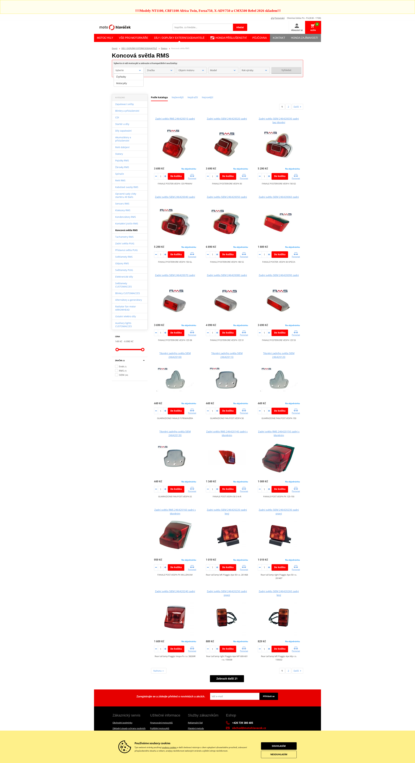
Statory (119, 153)
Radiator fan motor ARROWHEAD (125, 308)
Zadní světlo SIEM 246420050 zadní (227, 196)
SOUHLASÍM (279, 745)
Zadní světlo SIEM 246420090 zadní (279, 275)
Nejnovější (207, 97)
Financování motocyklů (161, 722)
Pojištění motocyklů (159, 728)
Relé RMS (120, 180)
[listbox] (129, 80)
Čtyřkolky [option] (121, 76)
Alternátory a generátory (128, 299)
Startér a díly (122, 124)
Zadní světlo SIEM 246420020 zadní (227, 118)
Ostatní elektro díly (125, 316)
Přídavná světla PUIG (126, 250)
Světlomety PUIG (124, 270)
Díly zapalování (123, 130)
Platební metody (196, 728)
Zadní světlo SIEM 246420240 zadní (175, 591)
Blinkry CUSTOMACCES (127, 293)
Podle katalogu (159, 97)
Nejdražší (193, 97)
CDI (117, 117)
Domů (114, 48)
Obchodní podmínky (122, 722)
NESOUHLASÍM (278, 754)
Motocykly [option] (121, 83)
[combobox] (129, 70)
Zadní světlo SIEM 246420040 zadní (175, 196)
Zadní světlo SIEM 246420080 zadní (227, 275)
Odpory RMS (122, 263)
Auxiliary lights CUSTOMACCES (123, 324)
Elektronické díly (124, 276)
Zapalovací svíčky (124, 104)
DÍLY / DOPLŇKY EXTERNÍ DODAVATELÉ (139, 48)
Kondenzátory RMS (125, 216)
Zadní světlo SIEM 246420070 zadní (175, 275)
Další (296, 106)
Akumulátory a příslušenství (123, 139)
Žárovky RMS (122, 167)
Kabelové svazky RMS (126, 187)
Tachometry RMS (124, 236)
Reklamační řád (195, 722)
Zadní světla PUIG (124, 243)
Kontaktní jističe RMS (126, 223)
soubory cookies (169, 747)
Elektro (164, 48)
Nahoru (157, 670)
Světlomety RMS (124, 256)
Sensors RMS (122, 203)
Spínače (119, 173)
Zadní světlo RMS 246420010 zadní (175, 118)
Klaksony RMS (122, 210)
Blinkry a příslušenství (127, 110)
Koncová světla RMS (126, 230)
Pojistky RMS (122, 160)
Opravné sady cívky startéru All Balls (125, 195)
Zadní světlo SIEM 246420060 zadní (279, 196)
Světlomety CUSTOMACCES (123, 285)
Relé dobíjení (122, 147)
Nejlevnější (178, 97)
